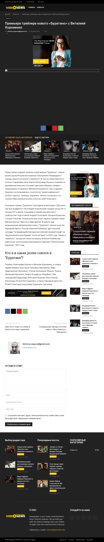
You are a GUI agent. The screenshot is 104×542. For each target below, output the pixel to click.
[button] (96, 7)
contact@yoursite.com (55, 530)
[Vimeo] (89, 2)
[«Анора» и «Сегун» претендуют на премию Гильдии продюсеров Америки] (43, 449)
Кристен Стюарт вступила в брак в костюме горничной (17, 328)
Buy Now (41, 2)
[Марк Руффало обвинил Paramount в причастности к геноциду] (52, 146)
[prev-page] (94, 137)
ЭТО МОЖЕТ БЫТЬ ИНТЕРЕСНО (18, 138)
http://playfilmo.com (29, 347)
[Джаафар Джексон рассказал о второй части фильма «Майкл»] (90, 146)
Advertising (30, 2)
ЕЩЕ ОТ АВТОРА (42, 138)
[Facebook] (80, 2)
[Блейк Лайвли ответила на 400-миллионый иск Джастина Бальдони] (43, 483)
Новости (40, 7)
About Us (63, 540)
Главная (31, 7)
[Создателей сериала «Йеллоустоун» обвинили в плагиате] (13, 146)
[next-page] (97, 137)
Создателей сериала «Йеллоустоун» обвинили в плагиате (12, 156)
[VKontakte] (93, 2)
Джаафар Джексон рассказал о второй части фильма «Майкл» (90, 156)
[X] (84, 2)
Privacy (71, 540)
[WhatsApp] (60, 128)
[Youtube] (97, 2)
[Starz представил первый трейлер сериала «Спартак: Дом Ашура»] (43, 466)
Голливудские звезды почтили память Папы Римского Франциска (52, 329)
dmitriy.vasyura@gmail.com (17, 31)
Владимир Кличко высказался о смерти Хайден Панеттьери (70, 156)
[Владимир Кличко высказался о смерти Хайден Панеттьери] (71, 146)
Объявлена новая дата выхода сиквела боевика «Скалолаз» (32, 156)
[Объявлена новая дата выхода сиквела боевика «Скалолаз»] (32, 146)
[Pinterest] (54, 128)
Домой (7, 14)
